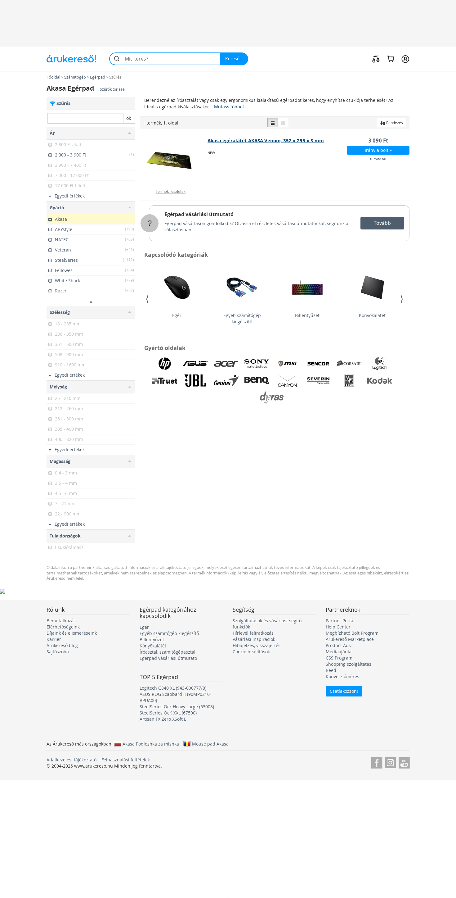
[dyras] (272, 398)
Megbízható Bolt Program (352, 633)
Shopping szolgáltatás (348, 664)
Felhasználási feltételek (125, 760)
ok (128, 118)
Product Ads (338, 645)
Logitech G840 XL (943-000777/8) (173, 688)
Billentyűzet (307, 315)
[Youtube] (404, 762)
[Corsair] (349, 363)
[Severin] (318, 380)
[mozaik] (283, 122)
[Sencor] (318, 363)
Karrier (54, 639)
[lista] (272, 122)
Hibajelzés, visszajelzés (256, 645)
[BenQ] (256, 380)
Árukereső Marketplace (350, 639)
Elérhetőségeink (63, 627)
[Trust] (164, 380)
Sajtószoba (58, 652)
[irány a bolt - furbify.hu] (174, 160)
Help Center (338, 627)
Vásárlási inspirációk (254, 639)
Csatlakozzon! (344, 691)
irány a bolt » (378, 150)
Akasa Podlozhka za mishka (151, 743)
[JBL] (195, 380)
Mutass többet (229, 107)
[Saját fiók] (405, 59)
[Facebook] (376, 762)
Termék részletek (171, 191)
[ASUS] (195, 363)
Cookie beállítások (251, 652)
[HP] (164, 363)
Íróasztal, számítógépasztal (167, 652)
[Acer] (226, 363)
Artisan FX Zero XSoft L (163, 719)
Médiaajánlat (339, 652)
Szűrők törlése (112, 89)
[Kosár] (390, 59)
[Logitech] (379, 363)
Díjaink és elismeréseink (72, 633)
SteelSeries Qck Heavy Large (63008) (177, 707)
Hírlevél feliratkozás (253, 633)
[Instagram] (390, 762)
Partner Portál (340, 621)
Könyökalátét (372, 315)
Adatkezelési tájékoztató (71, 760)
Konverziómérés (342, 676)
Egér (176, 315)
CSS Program (339, 658)
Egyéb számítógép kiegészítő (242, 318)
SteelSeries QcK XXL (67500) (168, 713)
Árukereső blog (62, 645)
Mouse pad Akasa (210, 743)
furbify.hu (378, 158)
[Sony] (256, 363)
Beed (331, 670)
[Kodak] (379, 380)
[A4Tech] (349, 380)
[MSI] (287, 363)
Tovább (382, 223)
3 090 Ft (378, 140)
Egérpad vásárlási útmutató (199, 214)
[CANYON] (287, 380)
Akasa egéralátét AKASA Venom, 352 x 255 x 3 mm (266, 140)
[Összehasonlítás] (376, 59)
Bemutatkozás (61, 621)
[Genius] (226, 380)
